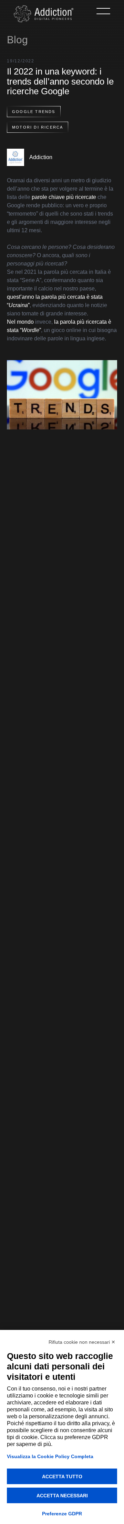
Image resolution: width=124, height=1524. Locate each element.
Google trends (33, 112)
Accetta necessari (62, 1495)
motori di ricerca (37, 127)
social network (39, 1098)
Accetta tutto (62, 1476)
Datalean (79, 1259)
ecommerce (33, 1281)
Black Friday (34, 1259)
